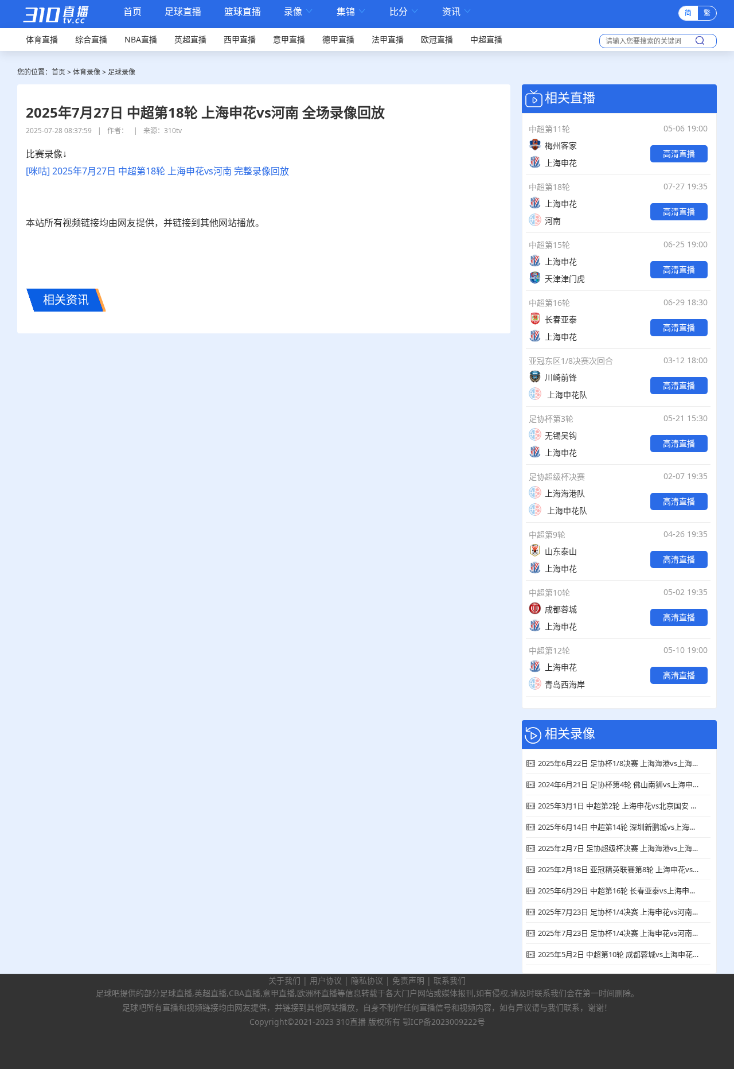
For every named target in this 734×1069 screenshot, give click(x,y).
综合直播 (91, 39)
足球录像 (121, 72)
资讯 (457, 11)
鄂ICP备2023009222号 (444, 1021)
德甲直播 (338, 39)
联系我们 (450, 980)
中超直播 (486, 39)
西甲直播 (240, 39)
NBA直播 (140, 39)
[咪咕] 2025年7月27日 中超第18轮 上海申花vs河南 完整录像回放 (157, 171)
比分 (404, 11)
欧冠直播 (437, 39)
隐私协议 (367, 980)
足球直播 (183, 11)
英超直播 (190, 39)
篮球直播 (242, 11)
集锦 (351, 11)
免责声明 (408, 980)
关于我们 (284, 980)
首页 (132, 12)
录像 (299, 11)
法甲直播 (388, 39)
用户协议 (326, 980)
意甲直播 (289, 39)
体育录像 (86, 72)
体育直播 (42, 39)
